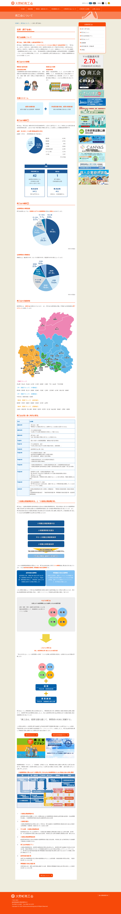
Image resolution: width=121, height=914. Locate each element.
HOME (17, 23)
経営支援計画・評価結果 (87, 46)
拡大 (94, 3)
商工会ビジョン (85, 32)
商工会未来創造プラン (87, 36)
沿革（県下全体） (85, 29)
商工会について (85, 39)
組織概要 (83, 42)
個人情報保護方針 (103, 895)
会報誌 (83, 49)
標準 (90, 3)
